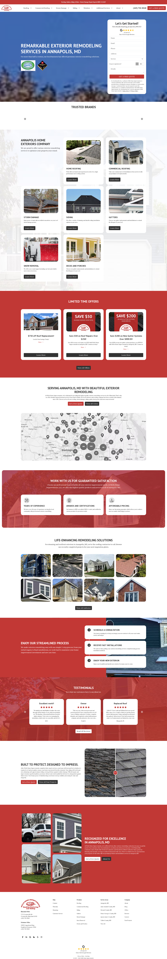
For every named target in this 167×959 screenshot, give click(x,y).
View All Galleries (83, 608)
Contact (55, 903)
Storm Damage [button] (61, 8)
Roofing (79, 903)
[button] (25, 712)
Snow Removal (81, 920)
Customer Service (58, 913)
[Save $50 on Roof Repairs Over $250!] (83, 321)
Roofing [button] (26, 8)
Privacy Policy (134, 91)
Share (40, 342)
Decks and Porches (82, 924)
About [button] (118, 8)
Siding (78, 910)
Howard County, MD (106, 910)
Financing (55, 910)
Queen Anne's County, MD (108, 917)
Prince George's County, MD (108, 913)
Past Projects (128, 920)
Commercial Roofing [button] (42, 8)
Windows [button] (87, 8)
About (126, 903)
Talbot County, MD (106, 920)
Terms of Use (126, 91)
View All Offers (83, 368)
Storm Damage (81, 917)
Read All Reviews (83, 731)
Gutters (79, 913)
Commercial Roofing (82, 907)
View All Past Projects (47, 782)
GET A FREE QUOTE (157, 8)
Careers (127, 917)
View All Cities (92, 404)
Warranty (55, 907)
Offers (126, 910)
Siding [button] (75, 8)
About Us (106, 859)
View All (103, 924)
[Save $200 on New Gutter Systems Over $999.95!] (126, 321)
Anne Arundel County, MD (108, 907)
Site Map (87, 956)
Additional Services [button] (103, 8)
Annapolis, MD (105, 903)
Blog (126, 907)
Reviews (127, 913)
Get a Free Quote (75, 404)
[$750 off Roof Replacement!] (41, 321)
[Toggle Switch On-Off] (139, 63)
